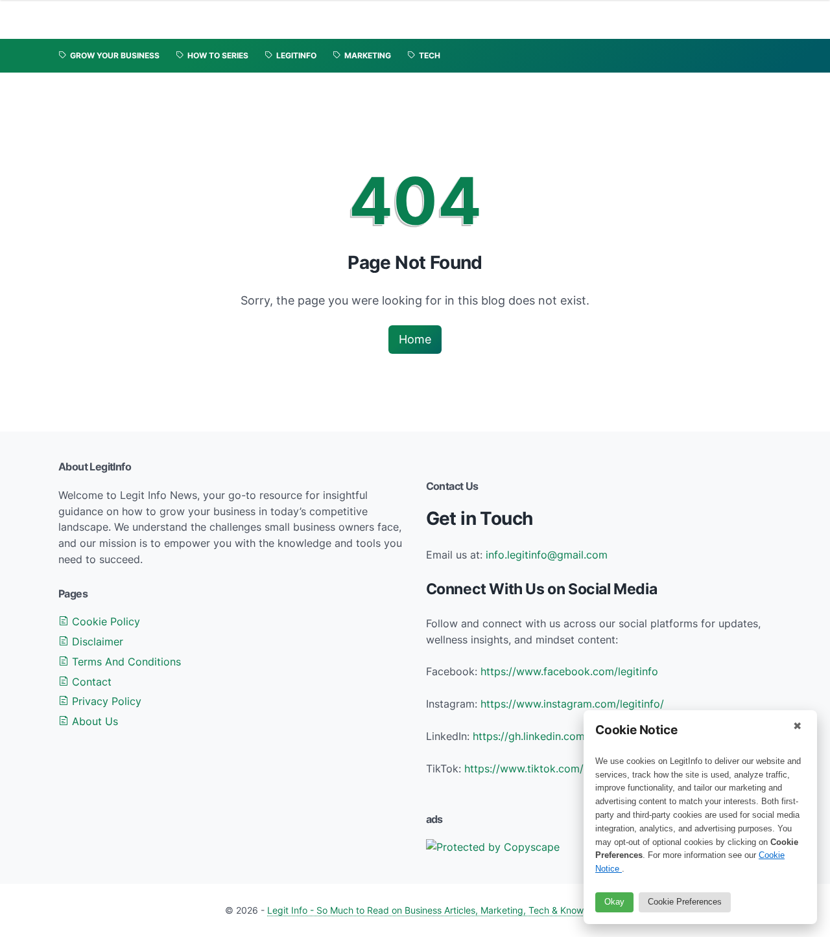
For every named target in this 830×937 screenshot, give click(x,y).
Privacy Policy (105, 701)
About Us (93, 721)
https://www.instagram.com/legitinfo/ (572, 703)
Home (415, 339)
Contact (90, 681)
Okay (614, 902)
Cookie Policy (104, 621)
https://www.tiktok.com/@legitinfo (549, 768)
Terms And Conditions (125, 661)
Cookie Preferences (685, 902)
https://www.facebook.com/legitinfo (569, 671)
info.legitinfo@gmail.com (547, 554)
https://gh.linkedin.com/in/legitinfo (557, 736)
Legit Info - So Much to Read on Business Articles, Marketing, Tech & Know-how (436, 910)
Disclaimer (96, 641)
